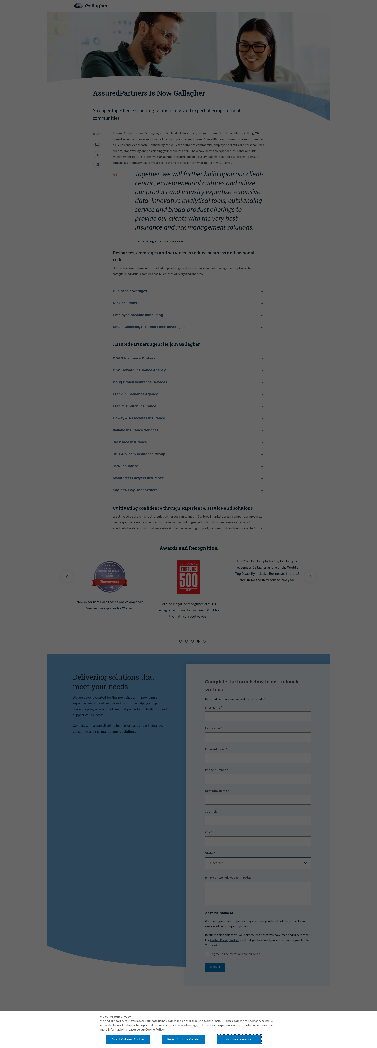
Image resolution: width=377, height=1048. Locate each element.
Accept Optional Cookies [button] (128, 1039)
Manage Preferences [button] (239, 1039)
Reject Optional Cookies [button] (183, 1039)
